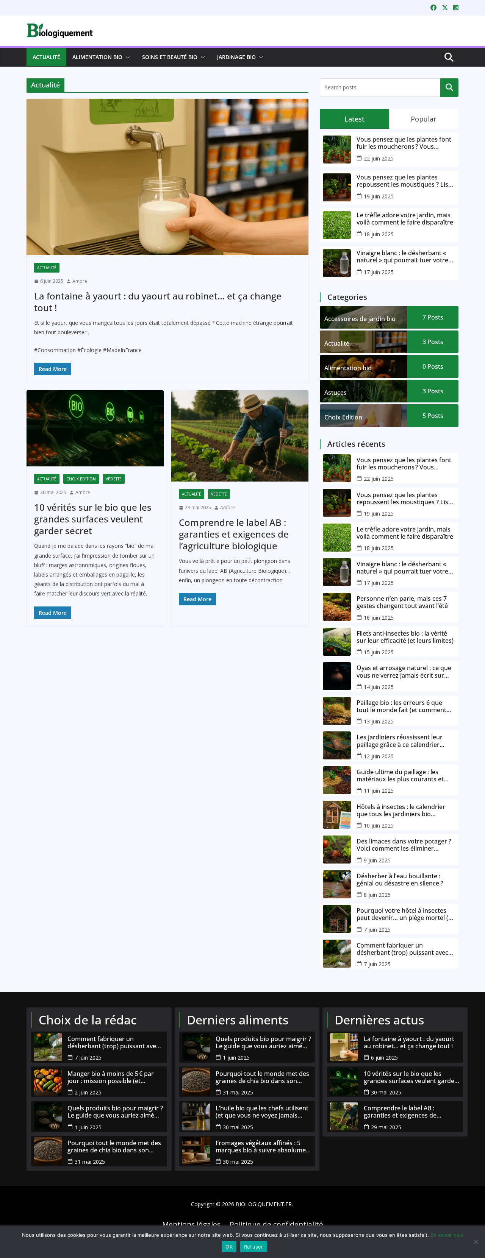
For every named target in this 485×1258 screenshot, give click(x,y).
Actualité (46, 57)
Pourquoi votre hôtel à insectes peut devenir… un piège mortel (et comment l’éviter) (405, 914)
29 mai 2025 (386, 1127)
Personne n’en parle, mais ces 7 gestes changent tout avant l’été (402, 602)
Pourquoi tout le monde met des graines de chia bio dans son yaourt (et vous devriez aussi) (114, 1147)
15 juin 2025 (379, 652)
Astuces (335, 392)
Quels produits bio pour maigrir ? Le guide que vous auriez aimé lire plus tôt (115, 1112)
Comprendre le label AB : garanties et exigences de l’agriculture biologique (234, 534)
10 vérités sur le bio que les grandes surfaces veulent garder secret (93, 519)
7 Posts (432, 317)
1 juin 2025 (88, 1127)
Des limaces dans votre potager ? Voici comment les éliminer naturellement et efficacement (404, 845)
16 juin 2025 (379, 617)
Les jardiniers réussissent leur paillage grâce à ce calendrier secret (400, 741)
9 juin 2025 (377, 860)
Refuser (253, 1247)
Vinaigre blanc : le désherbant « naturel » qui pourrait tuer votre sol (402, 256)
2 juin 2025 (88, 1092)
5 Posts (432, 416)
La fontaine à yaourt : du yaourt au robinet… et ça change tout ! (158, 302)
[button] (126, 57)
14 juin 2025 (379, 687)
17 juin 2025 (379, 272)
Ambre (79, 281)
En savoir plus (446, 1235)
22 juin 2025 (379, 158)
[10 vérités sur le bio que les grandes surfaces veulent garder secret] (95, 428)
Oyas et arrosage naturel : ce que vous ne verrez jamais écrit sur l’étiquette (404, 671)
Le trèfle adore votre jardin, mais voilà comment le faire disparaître (405, 219)
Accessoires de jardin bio (360, 319)
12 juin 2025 (379, 756)
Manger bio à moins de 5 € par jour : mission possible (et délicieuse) (110, 1077)
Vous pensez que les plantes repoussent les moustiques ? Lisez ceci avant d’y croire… (406, 181)
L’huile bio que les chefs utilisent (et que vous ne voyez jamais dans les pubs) (262, 1112)
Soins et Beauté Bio (169, 57)
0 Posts (432, 366)
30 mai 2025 (238, 1127)
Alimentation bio (97, 57)
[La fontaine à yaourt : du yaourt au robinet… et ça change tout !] (167, 177)
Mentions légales (191, 1224)
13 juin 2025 (379, 721)
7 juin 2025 (377, 929)
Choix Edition (81, 479)
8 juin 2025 (377, 894)
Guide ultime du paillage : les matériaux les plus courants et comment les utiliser (400, 776)
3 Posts (432, 342)
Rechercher (449, 87)
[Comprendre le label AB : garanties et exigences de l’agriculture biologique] (239, 436)
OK (229, 1247)
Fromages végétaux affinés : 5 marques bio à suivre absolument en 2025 (264, 1147)
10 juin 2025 (379, 825)
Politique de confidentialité (276, 1224)
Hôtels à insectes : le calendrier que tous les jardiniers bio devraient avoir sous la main (401, 810)
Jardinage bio (236, 57)
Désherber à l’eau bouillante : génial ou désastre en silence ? (400, 880)
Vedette (114, 479)
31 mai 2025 (90, 1161)
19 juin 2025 (379, 196)
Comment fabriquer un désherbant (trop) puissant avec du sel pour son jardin (402, 949)
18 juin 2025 (379, 234)
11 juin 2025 (379, 790)
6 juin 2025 (384, 1057)
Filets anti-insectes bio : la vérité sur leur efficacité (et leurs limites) (405, 637)
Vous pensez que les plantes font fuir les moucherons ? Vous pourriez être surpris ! (404, 143)
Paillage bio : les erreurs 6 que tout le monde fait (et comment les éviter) (401, 706)
